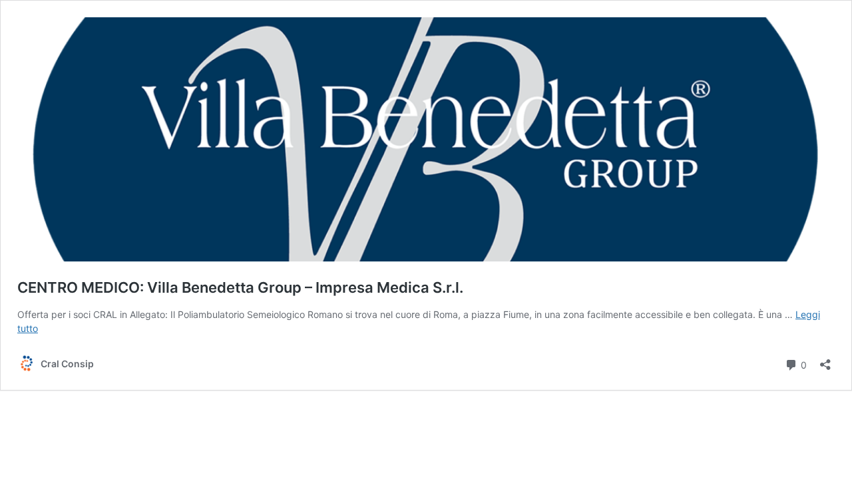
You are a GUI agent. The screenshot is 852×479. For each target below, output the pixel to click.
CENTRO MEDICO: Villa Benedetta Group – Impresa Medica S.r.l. (240, 287)
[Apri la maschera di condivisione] (825, 360)
